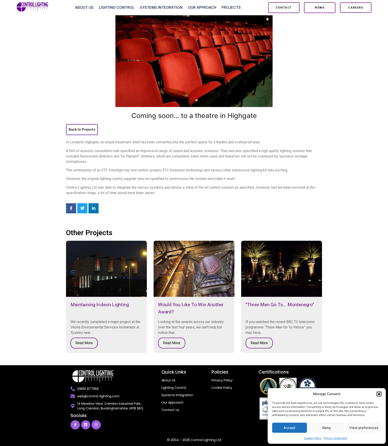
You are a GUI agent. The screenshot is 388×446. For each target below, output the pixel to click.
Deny (326, 428)
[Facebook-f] (75, 425)
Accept (289, 428)
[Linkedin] (85, 425)
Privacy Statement (335, 438)
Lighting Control (116, 7)
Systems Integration (161, 7)
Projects (231, 7)
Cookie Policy (313, 438)
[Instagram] (96, 425)
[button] (379, 394)
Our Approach (202, 7)
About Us (84, 7)
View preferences (363, 428)
